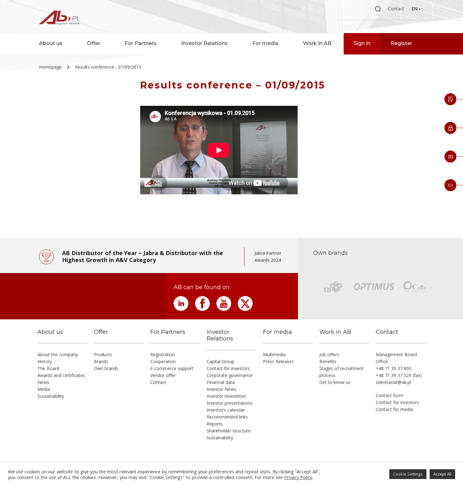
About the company (57, 354)
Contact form (389, 395)
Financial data (221, 382)
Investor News (221, 389)
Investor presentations (230, 403)
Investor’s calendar (226, 410)
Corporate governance (230, 375)
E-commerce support (171, 368)
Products (103, 354)
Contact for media (394, 409)
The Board (48, 368)
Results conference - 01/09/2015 (108, 67)
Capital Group (220, 361)
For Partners (141, 43)
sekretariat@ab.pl (393, 382)
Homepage (50, 67)
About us (50, 43)
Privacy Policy (298, 477)
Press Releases (278, 361)
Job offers (329, 354)
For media (265, 43)
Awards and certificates (61, 375)
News (43, 382)
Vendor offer (163, 375)
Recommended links (227, 417)
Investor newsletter (226, 396)
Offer (93, 43)
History (44, 361)
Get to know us (335, 382)
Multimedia (274, 354)
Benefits (327, 361)
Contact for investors (228, 368)
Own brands (106, 368)
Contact (396, 9)
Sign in (362, 43)
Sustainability (50, 396)
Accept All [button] (442, 474)
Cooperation (163, 361)
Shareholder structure (229, 431)
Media (43, 389)
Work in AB (317, 43)
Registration (162, 354)
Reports (215, 424)
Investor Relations (204, 43)
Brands (101, 361)
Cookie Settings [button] (408, 474)
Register (401, 43)
